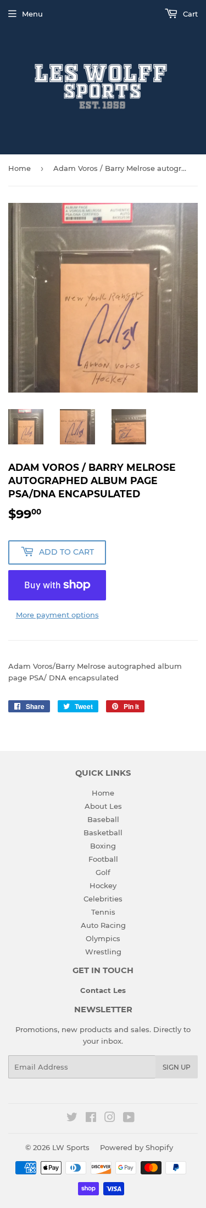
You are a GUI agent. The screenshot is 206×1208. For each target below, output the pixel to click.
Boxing (103, 845)
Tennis (103, 912)
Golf (103, 872)
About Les (103, 806)
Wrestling (103, 951)
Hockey (103, 885)
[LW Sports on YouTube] (129, 1118)
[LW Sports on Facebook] (91, 1118)
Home (19, 168)
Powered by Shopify (136, 1147)
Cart (189, 13)
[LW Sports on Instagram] (109, 1118)
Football (103, 859)
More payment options (57, 614)
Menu (32, 13)
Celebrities (103, 898)
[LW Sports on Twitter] (71, 1118)
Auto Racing (103, 925)
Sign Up (177, 1067)
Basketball (103, 832)
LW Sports (71, 1147)
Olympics (103, 938)
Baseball (103, 819)
